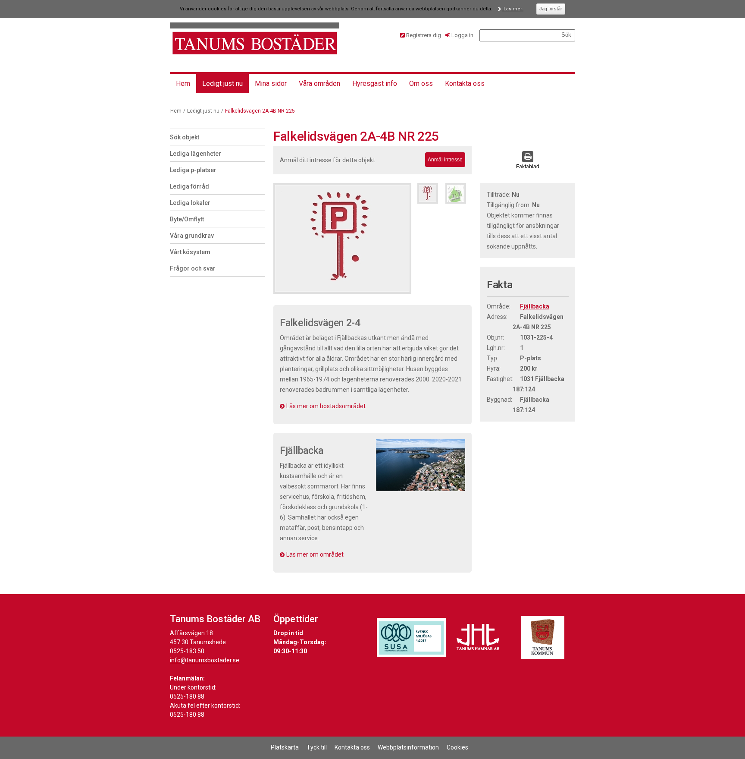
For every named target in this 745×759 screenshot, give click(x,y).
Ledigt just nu (222, 83)
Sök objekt (184, 137)
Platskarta (285, 747)
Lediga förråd (189, 186)
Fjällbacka (534, 306)
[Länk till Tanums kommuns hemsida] (542, 637)
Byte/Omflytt (187, 219)
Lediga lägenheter (195, 153)
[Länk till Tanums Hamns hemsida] (478, 637)
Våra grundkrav (192, 235)
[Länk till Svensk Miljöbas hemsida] (411, 637)
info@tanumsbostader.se (204, 660)
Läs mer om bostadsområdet (326, 406)
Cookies (457, 747)
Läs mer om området (315, 554)
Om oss (421, 83)
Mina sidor (271, 83)
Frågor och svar (193, 268)
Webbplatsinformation (408, 747)
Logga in (462, 35)
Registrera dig (423, 35)
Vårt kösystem (190, 252)
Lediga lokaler (190, 202)
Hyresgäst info (374, 83)
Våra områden (319, 83)
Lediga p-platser (193, 170)
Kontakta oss (465, 83)
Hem (183, 83)
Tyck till (317, 747)
